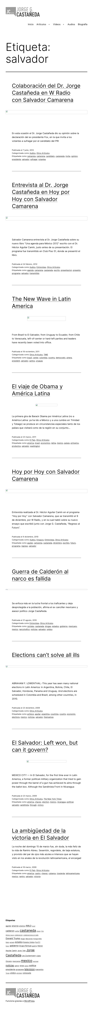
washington (35, 446)
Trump (8, 973)
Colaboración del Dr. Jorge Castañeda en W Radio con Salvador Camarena (46, 92)
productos (16, 446)
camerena (41, 156)
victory (41, 805)
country (51, 358)
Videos (56, 24)
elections (16, 717)
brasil (37, 443)
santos (32, 361)
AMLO (28, 925)
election (45, 802)
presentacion (66, 270)
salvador (25, 159)
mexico (60, 443)
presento (77, 270)
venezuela (27, 973)
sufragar (33, 159)
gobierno (64, 626)
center (35, 358)
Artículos (41, 24)
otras (22, 966)
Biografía (82, 24)
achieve (30, 714)
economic (71, 714)
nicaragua (61, 802)
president (16, 361)
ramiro (22, 876)
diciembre (57, 543)
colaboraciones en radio (30, 935)
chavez (38, 802)
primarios (75, 443)
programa (16, 273)
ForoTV (37, 942)
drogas (48, 626)
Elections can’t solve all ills (46, 655)
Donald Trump (13, 938)
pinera (69, 358)
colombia (43, 358)
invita (68, 156)
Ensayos (40, 540)
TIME (46, 354)
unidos (49, 629)
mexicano (73, 626)
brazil (29, 358)
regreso (24, 546)
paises (67, 443)
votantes (42, 159)
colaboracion (18, 935)
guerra (34, 946)
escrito (57, 270)
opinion (74, 156)
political (70, 802)
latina (53, 443)
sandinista (24, 805)
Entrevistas (41, 267)
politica (32, 965)
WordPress (29, 1001)
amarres (15, 926)
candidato (50, 156)
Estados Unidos (29, 942)
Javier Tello (21, 951)
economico (45, 443)
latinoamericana (73, 873)
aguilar (30, 543)
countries (55, 714)
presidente (16, 159)
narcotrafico (24, 629)
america (30, 443)
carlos (17, 931)
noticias (34, 629)
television (29, 969)
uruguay (39, 361)
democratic (61, 358)
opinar (17, 966)
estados (55, 626)
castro (37, 873)
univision (19, 973)
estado (12, 942)
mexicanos (16, 961)
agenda (30, 270)
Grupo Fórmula (25, 946)
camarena (31, 156)
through (33, 805)
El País (32, 440)
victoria (37, 876)
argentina (46, 714)
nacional (35, 961)
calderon (10, 931)
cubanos (52, 873)
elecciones (29, 939)
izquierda (61, 873)
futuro (73, 543)
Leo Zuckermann (29, 956)
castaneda (60, 156)
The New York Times (52, 799)
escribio (66, 543)
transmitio (39, 970)
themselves (49, 717)
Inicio (31, 24)
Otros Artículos (43, 153)
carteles (30, 626)
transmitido (34, 273)
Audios (71, 24)
